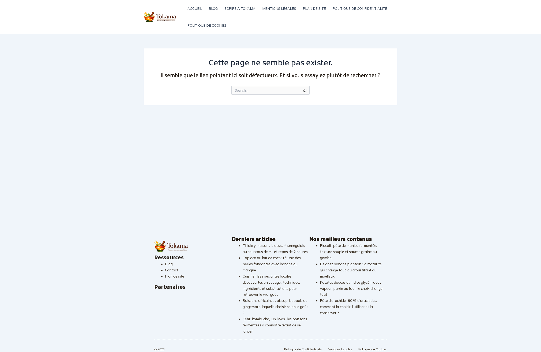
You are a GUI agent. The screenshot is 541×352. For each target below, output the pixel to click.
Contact (171, 270)
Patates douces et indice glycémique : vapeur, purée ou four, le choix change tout (351, 288)
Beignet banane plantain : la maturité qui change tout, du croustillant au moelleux (351, 270)
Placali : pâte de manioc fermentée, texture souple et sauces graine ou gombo (348, 251)
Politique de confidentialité (360, 8)
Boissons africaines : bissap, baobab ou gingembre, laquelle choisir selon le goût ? (275, 306)
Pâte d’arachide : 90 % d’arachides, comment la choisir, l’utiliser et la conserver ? (348, 306)
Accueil (194, 8)
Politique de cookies (206, 25)
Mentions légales (279, 8)
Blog (213, 8)
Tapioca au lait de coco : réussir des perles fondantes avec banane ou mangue (272, 264)
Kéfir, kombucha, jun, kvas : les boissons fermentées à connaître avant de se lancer (275, 325)
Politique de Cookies (372, 349)
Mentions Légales (340, 349)
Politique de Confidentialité (303, 349)
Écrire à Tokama (239, 8)
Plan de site (314, 8)
